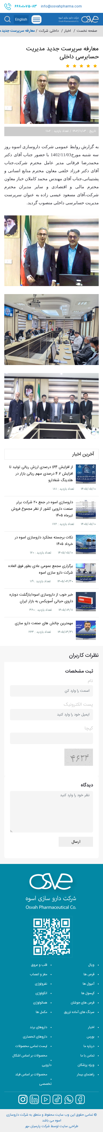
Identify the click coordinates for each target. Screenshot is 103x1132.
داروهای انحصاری (35, 1037)
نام (90, 681)
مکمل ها (41, 1012)
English (21, 19)
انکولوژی (41, 993)
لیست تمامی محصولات (31, 1046)
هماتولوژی (40, 1003)
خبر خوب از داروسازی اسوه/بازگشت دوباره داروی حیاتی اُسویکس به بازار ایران (41, 598)
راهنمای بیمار (85, 1074)
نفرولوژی (41, 984)
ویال (91, 965)
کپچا (88, 728)
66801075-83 (26, 6)
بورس (90, 1037)
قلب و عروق (39, 965)
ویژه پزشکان (86, 1065)
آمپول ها (88, 984)
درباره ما (89, 1046)
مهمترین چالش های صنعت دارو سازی (44, 623)
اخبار (91, 1027)
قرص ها (89, 974)
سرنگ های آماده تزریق (79, 1012)
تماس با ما (87, 1055)
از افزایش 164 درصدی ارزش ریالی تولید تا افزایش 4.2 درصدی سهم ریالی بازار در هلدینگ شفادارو (41, 473)
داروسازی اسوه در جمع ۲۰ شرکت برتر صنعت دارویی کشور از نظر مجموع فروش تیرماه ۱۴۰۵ (42, 509)
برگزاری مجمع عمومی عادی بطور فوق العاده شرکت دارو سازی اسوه (40, 569)
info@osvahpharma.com (61, 6)
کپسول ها (87, 993)
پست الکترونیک (78, 705)
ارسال (76, 841)
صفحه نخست (87, 31)
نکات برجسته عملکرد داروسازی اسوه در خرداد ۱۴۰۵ (44, 540)
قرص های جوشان (82, 1003)
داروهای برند (38, 1027)
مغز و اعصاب (38, 974)
